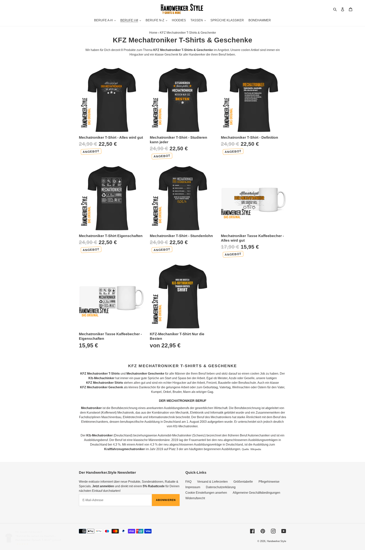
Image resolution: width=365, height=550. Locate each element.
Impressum (192, 487)
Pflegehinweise (269, 481)
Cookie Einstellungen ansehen (206, 492)
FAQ (188, 481)
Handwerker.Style (276, 541)
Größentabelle (243, 481)
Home (153, 32)
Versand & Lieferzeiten (212, 481)
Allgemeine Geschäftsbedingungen (256, 492)
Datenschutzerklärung (221, 487)
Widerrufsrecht (195, 498)
